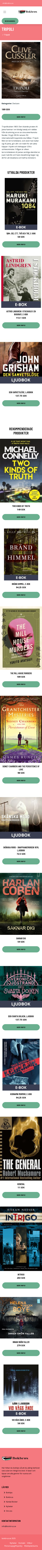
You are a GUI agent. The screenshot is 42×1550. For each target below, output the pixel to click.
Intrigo (21, 1274)
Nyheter (9, 1506)
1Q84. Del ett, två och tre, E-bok (21, 233)
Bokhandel (10, 21)
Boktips (9, 1492)
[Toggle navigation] (5, 12)
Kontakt (21, 1543)
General (21, 1184)
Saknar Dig (21, 938)
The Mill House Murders (21, 673)
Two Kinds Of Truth (21, 506)
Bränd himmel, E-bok (21, 584)
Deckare (15, 103)
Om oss (9, 1511)
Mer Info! (21, 117)
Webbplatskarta (31, 1546)
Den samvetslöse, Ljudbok (21, 392)
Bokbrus (9, 1497)
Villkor (29, 1543)
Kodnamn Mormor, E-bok (21, 1094)
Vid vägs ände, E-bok (21, 1420)
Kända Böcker (12, 1502)
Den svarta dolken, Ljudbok (21, 1016)
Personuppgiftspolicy (13, 1546)
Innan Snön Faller (21, 1342)
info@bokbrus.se (8, 3)
